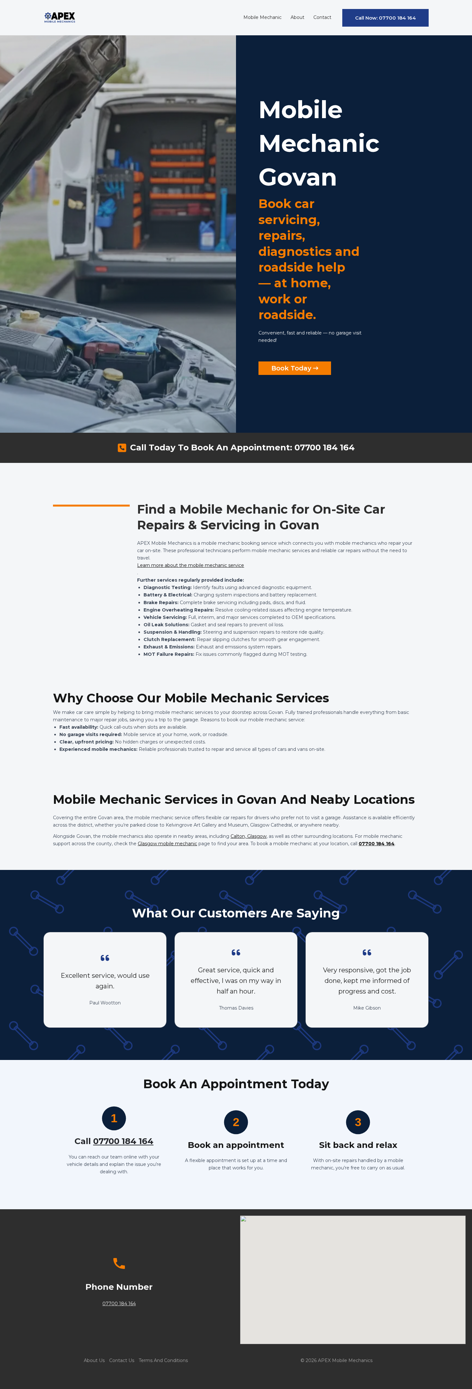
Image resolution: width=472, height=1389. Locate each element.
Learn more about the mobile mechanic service (190, 565)
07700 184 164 (377, 843)
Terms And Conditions (163, 1360)
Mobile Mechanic (262, 17)
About (297, 17)
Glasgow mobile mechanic (167, 843)
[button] (385, 18)
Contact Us (121, 1360)
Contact (322, 17)
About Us (94, 1360)
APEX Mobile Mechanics (345, 1360)
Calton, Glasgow (249, 836)
